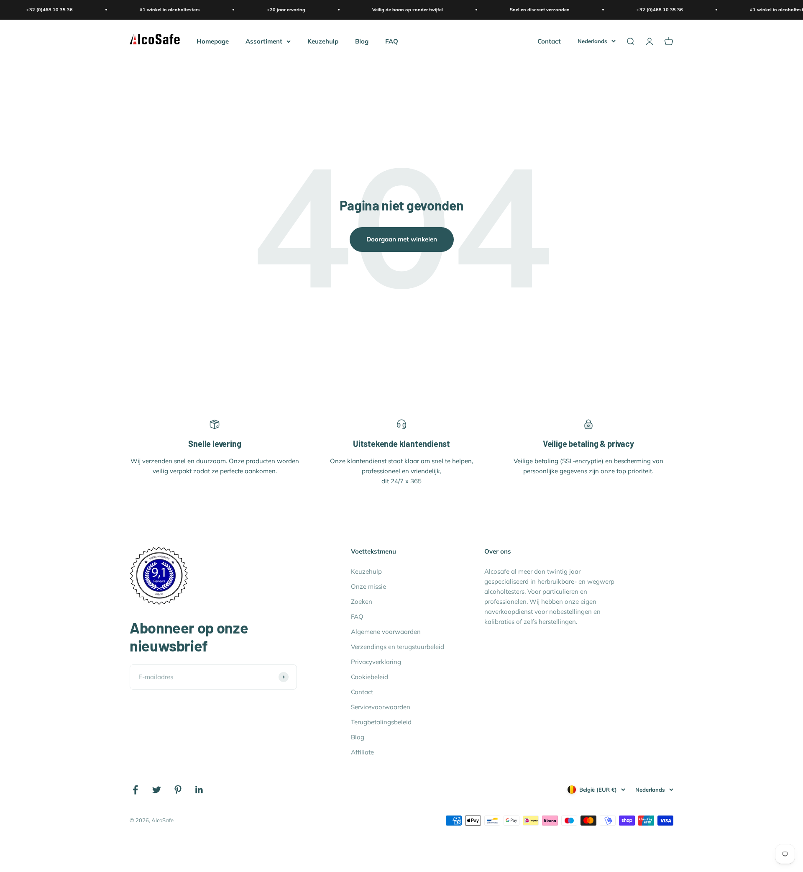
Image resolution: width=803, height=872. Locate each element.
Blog (361, 41)
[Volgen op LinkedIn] (199, 789)
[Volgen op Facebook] (135, 789)
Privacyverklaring (376, 662)
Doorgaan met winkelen (401, 239)
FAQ (391, 41)
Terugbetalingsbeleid (381, 722)
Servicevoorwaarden (380, 707)
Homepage (213, 41)
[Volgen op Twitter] (156, 789)
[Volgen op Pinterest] (178, 789)
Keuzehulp (322, 41)
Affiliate (362, 752)
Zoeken (361, 601)
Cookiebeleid (369, 677)
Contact (549, 41)
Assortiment (264, 41)
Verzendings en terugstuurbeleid (397, 647)
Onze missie (368, 586)
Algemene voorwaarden (386, 632)
